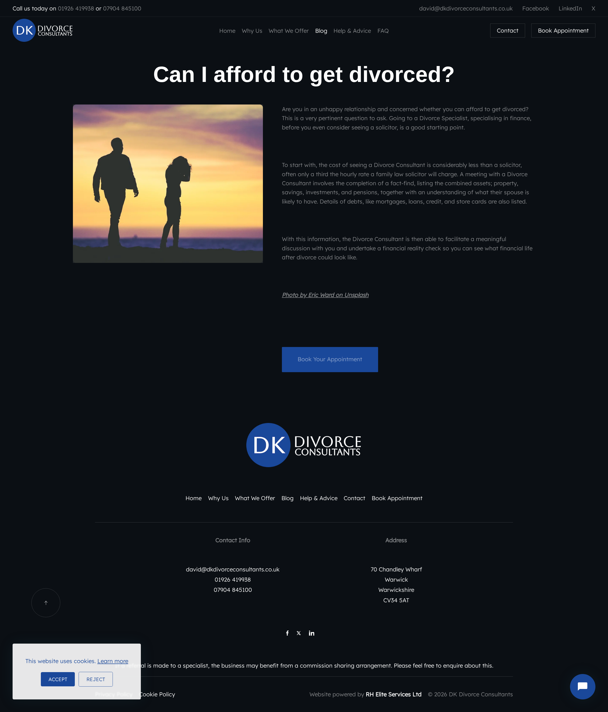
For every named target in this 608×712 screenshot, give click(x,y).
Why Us (252, 30)
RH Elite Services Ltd (394, 694)
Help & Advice (352, 30)
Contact (507, 30)
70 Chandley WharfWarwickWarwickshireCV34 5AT (396, 585)
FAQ (383, 30)
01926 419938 (76, 8)
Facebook (535, 8)
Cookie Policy (157, 694)
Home (227, 30)
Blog (321, 30)
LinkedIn (570, 8)
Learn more (112, 661)
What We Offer (289, 30)
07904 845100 (122, 8)
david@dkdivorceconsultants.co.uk (466, 8)
